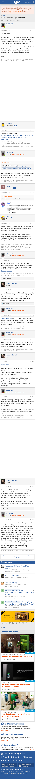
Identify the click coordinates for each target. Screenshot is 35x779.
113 (4, 689)
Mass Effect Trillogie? (12, 575)
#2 (33, 130)
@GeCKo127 (5, 365)
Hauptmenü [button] (3, 2)
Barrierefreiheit (15, 773)
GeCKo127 (5, 20)
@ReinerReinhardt (6, 318)
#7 (33, 290)
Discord (13, 754)
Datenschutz (23, 773)
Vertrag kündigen (5, 773)
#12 (33, 487)
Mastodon (6, 760)
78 (4, 719)
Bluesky (21, 754)
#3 (33, 159)
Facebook (6, 757)
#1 (33, 30)
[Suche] (33, 2)
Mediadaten (16, 771)
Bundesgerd (8, 570)
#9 (33, 339)
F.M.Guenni (7, 577)
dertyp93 (7, 584)
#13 (33, 520)
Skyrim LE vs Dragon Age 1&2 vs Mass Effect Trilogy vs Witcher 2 (19, 592)
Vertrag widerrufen (26, 771)
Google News (17, 757)
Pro (15, 125)
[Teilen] (31, 31)
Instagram (28, 757)
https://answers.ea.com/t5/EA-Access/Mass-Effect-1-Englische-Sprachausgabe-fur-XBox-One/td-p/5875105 (17, 137)
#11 (33, 396)
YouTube (20, 760)
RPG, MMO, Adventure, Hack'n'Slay (20, 570)
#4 (33, 192)
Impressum (4, 771)
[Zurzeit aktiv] (4, 27)
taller (6, 596)
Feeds (5, 754)
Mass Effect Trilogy (11, 583)
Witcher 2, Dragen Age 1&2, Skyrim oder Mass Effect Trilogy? (19, 603)
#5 (33, 223)
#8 (33, 315)
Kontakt (10, 771)
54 (4, 659)
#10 (33, 361)
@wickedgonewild (6, 271)
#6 (33, 260)
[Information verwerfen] (32, 8)
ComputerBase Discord (15, 12)
